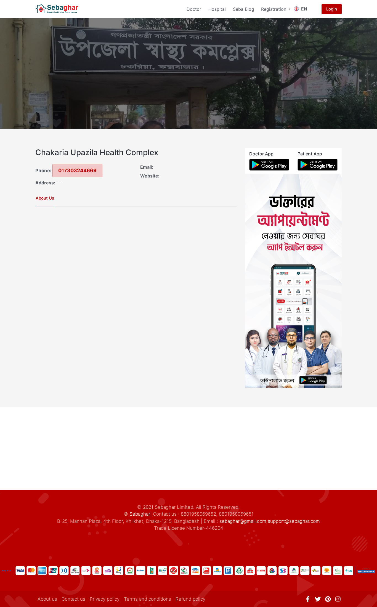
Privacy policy (105, 599)
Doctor (194, 9)
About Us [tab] (45, 198)
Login (331, 9)
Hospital (217, 9)
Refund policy (190, 599)
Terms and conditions (147, 599)
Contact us (73, 599)
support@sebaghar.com (294, 521)
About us (47, 599)
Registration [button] (274, 9)
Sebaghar (139, 514)
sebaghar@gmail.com (242, 521)
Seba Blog (243, 9)
